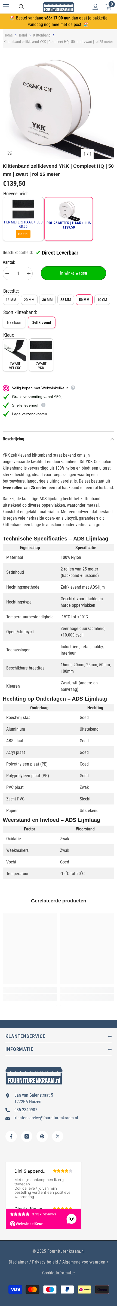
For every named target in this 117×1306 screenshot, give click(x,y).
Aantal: (9, 262)
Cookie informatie (58, 1272)
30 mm (47, 300)
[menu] (6, 7)
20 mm (29, 300)
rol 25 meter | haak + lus (69, 225)
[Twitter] (57, 1136)
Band (23, 35)
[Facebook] (11, 1136)
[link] (30, 990)
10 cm (102, 300)
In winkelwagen (73, 273)
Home (8, 35)
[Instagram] (26, 1136)
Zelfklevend (41, 322)
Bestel (23, 234)
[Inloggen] (95, 7)
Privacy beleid (45, 1262)
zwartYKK (41, 365)
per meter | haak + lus (23, 224)
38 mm (65, 300)
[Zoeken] (21, 7)
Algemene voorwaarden (83, 1262)
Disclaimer (18, 1262)
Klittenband (42, 35)
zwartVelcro (15, 365)
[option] (58, 103)
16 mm (11, 300)
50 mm (84, 300)
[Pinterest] (42, 1136)
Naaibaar (14, 322)
